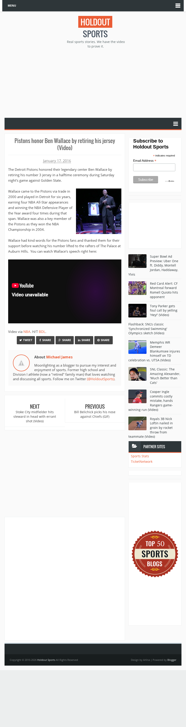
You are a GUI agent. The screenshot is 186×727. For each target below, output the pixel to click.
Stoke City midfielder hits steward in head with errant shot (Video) (34, 416)
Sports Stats (140, 456)
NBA (26, 331)
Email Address (144, 160)
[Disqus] (64, 578)
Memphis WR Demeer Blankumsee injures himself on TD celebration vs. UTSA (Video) (154, 351)
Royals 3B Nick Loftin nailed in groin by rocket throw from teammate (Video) (150, 428)
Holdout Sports (46, 660)
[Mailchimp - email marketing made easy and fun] (169, 181)
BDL (42, 331)
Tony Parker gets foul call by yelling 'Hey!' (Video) (163, 310)
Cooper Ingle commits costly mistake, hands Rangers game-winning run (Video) (150, 401)
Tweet (27, 340)
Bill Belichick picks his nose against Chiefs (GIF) (94, 414)
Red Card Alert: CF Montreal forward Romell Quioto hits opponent (164, 290)
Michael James (59, 357)
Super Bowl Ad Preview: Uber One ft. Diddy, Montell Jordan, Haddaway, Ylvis (153, 265)
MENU (12, 6)
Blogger (171, 660)
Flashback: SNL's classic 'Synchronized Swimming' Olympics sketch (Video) (147, 328)
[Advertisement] (95, 82)
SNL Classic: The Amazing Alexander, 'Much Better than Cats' (165, 376)
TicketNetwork (141, 461)
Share (46, 340)
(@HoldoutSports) (100, 379)
